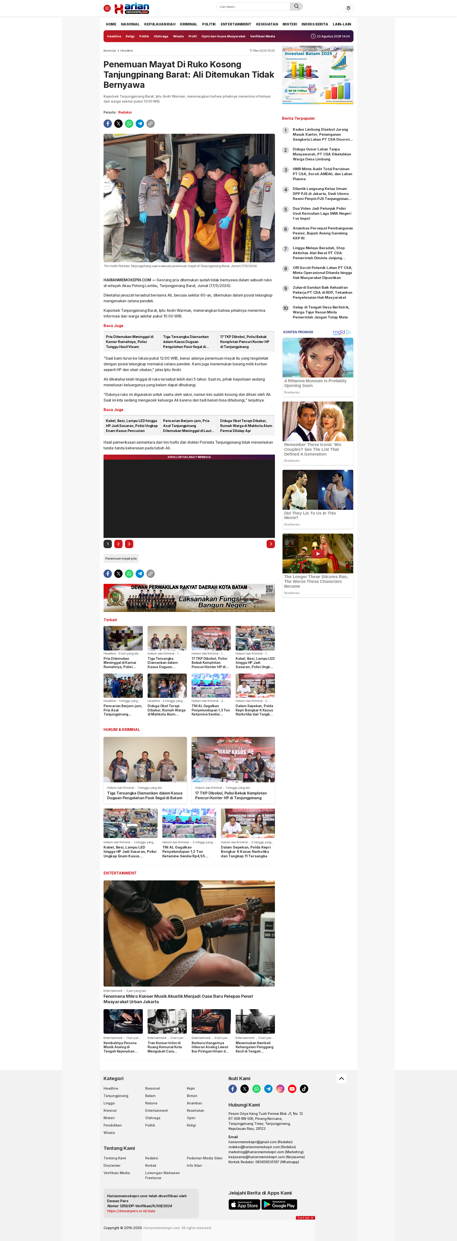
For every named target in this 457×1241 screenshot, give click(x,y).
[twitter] (118, 123)
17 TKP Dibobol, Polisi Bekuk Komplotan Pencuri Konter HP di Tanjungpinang (244, 342)
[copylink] (150, 123)
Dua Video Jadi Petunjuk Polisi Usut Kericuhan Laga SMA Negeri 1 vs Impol (322, 213)
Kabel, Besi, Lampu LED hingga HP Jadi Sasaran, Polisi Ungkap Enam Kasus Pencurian (132, 426)
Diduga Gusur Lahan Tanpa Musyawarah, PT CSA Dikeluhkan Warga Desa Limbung (322, 154)
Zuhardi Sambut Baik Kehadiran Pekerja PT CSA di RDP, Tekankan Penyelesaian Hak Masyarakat (322, 292)
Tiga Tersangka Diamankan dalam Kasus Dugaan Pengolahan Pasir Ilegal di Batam (186, 342)
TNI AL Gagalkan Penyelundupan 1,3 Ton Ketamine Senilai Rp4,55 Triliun (211, 712)
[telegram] (140, 123)
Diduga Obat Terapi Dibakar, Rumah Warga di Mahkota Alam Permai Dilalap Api (246, 426)
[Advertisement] (317, 678)
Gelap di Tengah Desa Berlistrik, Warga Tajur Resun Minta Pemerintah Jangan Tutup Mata (321, 312)
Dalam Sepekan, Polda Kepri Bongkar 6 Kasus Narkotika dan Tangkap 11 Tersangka (255, 712)
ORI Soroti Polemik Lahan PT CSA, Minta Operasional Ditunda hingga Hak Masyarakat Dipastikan (323, 272)
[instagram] (280, 1089)
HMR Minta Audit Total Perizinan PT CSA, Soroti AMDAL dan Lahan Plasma (322, 174)
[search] (296, 6)
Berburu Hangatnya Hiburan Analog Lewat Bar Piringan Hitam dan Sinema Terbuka (211, 1049)
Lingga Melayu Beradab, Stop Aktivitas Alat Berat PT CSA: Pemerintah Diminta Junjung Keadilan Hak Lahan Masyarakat (321, 255)
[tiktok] (304, 1089)
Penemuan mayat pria (121, 558)
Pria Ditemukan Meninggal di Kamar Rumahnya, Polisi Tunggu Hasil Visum (129, 342)
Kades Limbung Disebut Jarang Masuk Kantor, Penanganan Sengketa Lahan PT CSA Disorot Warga (321, 137)
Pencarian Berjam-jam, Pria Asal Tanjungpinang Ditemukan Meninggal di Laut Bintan (187, 426)
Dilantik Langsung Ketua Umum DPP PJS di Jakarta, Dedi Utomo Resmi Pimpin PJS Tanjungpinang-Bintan (322, 196)
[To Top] (341, 1078)
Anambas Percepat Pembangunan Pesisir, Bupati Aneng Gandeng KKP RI (323, 233)
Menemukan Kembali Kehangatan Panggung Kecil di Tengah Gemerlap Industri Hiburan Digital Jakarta (255, 1051)
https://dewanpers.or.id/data (131, 1211)
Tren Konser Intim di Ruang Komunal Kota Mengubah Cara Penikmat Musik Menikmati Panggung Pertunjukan (165, 1053)
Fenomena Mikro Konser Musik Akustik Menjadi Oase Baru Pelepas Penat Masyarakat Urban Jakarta (178, 999)
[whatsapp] (129, 123)
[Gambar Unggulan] (189, 198)
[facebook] (108, 123)
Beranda (110, 50)
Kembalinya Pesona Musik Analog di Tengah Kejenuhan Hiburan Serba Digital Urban (121, 1051)
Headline (126, 50)
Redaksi (125, 112)
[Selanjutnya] (271, 544)
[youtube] (292, 1089)
